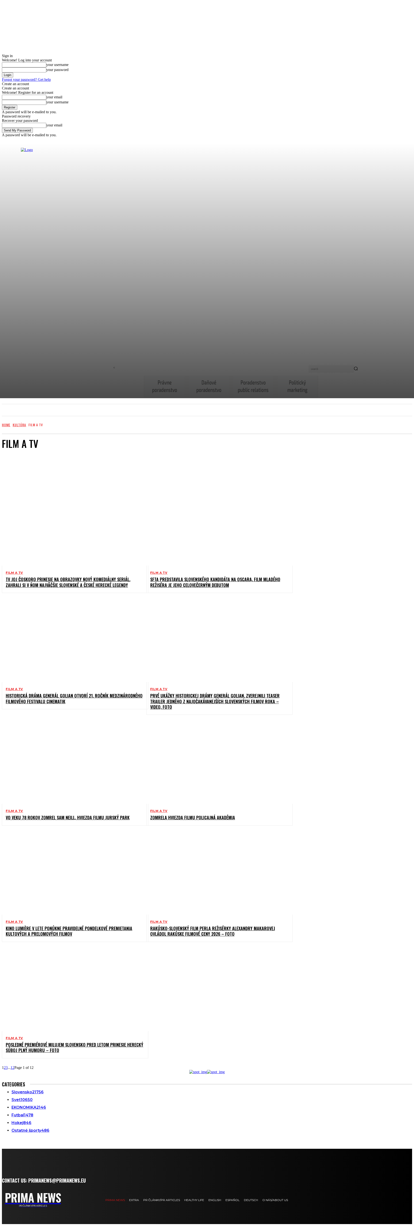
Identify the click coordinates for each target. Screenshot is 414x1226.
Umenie (21, 472)
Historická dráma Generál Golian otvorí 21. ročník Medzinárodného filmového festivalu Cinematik (74, 698)
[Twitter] (89, 1200)
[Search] (356, 369)
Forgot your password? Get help (26, 79)
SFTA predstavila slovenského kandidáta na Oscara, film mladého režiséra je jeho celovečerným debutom (215, 582)
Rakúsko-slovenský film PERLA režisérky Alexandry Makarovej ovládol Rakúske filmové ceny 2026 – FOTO (212, 931)
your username (57, 65)
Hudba (20, 464)
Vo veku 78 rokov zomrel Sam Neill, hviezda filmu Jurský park (68, 817)
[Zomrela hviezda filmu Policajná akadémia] (215, 762)
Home (6, 424)
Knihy (20, 468)
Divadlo (21, 459)
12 (12, 1068)
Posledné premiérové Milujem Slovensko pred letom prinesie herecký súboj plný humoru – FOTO (74, 1047)
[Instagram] (79, 1200)
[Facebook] (68, 1200)
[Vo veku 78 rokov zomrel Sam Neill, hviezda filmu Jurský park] (71, 762)
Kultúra (19, 424)
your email (54, 97)
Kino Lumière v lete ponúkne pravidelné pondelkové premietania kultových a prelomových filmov (69, 931)
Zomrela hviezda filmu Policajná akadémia (192, 817)
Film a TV (14, 572)
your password (57, 70)
